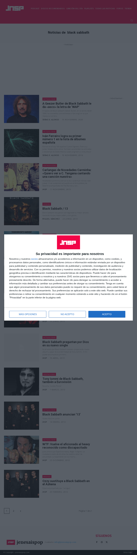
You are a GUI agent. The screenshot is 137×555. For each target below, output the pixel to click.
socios (34, 259)
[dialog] (68, 277)
